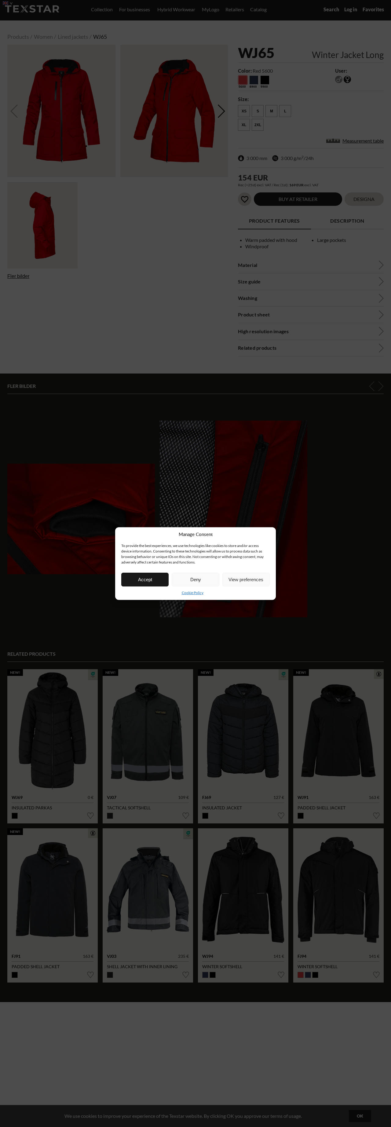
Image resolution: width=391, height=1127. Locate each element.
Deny (195, 579)
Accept (145, 579)
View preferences (245, 579)
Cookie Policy (192, 592)
